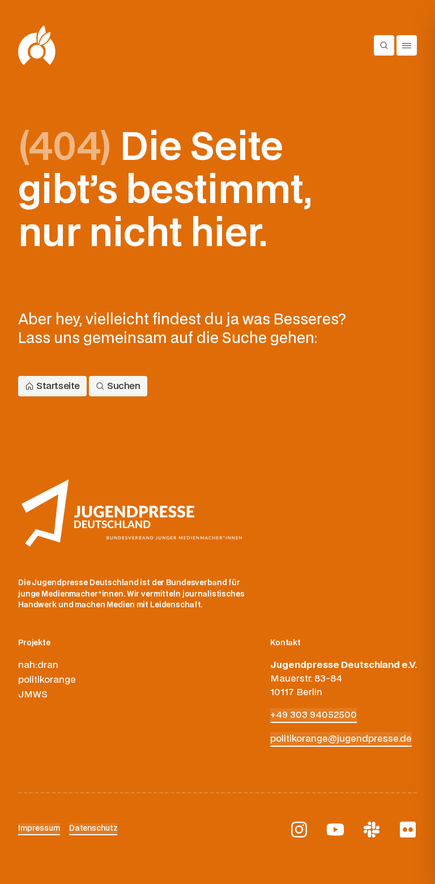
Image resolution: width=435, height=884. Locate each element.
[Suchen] (384, 45)
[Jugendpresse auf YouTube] (335, 829)
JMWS (33, 694)
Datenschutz (93, 828)
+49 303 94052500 (313, 715)
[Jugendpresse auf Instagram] (299, 829)
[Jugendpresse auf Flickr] (408, 829)
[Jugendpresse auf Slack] (371, 829)
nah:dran (38, 665)
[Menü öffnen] (406, 45)
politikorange (47, 679)
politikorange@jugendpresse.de (341, 738)
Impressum (39, 828)
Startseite (58, 386)
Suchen (123, 386)
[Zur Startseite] (37, 45)
